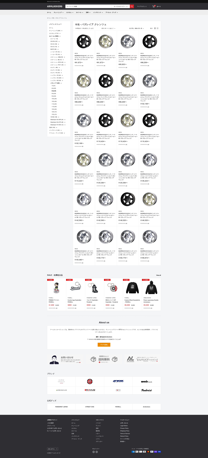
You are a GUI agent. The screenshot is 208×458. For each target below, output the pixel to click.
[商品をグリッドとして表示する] (155, 28)
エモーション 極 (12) (56, 59)
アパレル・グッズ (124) (56, 133)
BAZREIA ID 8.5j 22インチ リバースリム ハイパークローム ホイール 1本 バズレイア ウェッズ (149, 253)
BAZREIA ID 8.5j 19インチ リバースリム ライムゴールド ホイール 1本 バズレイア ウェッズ (106, 57)
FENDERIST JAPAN (61, 407)
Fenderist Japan (91, 298)
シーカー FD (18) (55, 54)
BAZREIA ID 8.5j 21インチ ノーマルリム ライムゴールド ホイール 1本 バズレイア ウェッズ (128, 136)
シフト (98, 439)
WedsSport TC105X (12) (57, 125)
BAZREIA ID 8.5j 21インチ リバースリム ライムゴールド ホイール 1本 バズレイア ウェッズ (84, 176)
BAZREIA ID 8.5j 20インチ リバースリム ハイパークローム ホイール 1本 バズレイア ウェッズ (106, 215)
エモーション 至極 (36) (56, 57)
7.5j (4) (53, 85)
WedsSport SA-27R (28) (57, 122)
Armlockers (147, 298)
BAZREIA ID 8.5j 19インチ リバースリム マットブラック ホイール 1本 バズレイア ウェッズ (84, 57)
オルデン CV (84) (55, 70)
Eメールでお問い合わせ (54, 431)
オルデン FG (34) (55, 72)
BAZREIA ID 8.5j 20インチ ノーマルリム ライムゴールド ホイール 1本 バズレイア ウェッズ (84, 97)
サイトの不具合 (124, 439)
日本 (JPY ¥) (51, 449)
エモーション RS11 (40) (57, 65)
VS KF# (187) (54, 41)
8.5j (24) (54, 91)
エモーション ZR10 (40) (57, 62)
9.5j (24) (54, 96)
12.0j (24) (54, 109)
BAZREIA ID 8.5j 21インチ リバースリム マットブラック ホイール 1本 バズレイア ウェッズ (149, 136)
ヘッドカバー (100, 436)
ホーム (49, 12)
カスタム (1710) (54, 33)
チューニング (58, 12)
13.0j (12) (54, 114)
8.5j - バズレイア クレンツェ (59, 18)
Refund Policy (124, 436)
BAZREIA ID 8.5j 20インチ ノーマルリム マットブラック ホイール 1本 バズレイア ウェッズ (149, 57)
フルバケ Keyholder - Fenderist (92, 301)
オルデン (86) (54, 67)
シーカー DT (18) (55, 52)
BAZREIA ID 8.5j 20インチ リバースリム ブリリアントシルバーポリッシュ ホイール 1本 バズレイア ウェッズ (84, 137)
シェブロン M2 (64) (55, 80)
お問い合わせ (124, 423)
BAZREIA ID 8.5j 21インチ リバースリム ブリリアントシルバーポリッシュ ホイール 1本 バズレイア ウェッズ (128, 177)
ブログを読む (104, 345)
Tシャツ (98, 426)
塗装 (97, 428)
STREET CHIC (89, 407)
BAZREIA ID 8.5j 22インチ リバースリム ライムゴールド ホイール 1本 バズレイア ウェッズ (149, 215)
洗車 (87, 12)
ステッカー (99, 441)
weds (76, 53)
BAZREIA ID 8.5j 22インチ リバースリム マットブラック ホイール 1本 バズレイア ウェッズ (128, 215)
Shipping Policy (124, 431)
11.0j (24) (54, 104)
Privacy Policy (124, 428)
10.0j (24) (54, 98)
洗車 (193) (52, 127)
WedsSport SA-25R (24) (57, 119)
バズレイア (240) (55, 83)
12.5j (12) (54, 112)
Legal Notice (124, 426)
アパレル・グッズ (111, 12)
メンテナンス (97, 12)
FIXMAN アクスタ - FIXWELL (54, 301)
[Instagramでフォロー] (97, 452)
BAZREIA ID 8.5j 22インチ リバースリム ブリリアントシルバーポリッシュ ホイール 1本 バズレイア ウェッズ (84, 254)
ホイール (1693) (54, 36)
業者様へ (122, 441)
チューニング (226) (55, 30)
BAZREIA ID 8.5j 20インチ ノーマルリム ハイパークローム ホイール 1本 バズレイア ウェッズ (84, 215)
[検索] (132, 6)
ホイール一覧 (54, 39)
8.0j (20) (54, 88)
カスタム (69, 12)
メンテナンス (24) (54, 130)
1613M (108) (54, 117)
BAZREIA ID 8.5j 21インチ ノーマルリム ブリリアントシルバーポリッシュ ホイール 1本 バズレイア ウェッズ (106, 177)
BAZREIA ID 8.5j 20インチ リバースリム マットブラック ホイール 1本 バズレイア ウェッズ (106, 97)
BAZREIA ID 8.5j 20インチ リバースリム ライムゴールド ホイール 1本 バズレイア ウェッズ (128, 97)
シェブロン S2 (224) (56, 78)
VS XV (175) (53, 46)
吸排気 (98, 431)
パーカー (98, 423)
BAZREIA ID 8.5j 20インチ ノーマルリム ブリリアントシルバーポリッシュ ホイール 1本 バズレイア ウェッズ (149, 98)
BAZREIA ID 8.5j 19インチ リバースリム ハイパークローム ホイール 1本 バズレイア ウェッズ (149, 176)
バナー (98, 433)
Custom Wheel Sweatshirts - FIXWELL (132, 301)
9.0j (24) (54, 93)
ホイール (78, 12)
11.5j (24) (54, 106)
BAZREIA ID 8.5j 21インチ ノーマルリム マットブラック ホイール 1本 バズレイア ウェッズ (106, 136)
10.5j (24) (54, 101)
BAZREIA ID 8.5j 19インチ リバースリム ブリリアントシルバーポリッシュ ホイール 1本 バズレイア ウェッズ (128, 58)
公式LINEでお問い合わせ (54, 428)
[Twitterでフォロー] (93, 452)
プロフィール (51, 426)
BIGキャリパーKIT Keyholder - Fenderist (112, 301)
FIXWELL (51, 298)
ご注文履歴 (50, 423)
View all (158, 275)
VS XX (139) (53, 44)
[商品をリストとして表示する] (157, 28)
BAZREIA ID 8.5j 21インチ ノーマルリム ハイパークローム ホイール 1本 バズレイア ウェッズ (106, 253)
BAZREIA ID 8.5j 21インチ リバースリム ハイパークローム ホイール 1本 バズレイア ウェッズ (128, 253)
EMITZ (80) (53, 49)
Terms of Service (125, 433)
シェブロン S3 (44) (55, 75)
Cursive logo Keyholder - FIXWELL (75, 301)
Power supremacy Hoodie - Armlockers (151, 301)
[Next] (160, 294)
